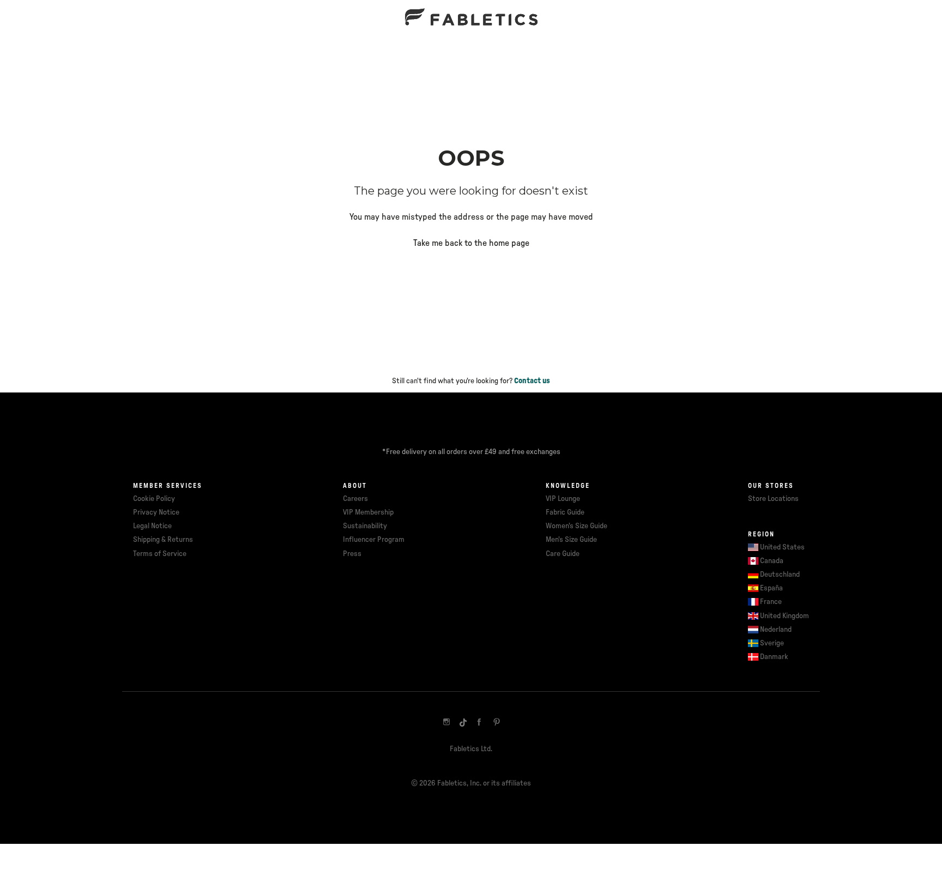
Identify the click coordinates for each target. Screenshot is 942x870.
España (771, 588)
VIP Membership (368, 512)
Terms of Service (159, 554)
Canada (771, 561)
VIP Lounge (563, 499)
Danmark (774, 657)
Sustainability (365, 526)
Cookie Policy (154, 499)
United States (782, 547)
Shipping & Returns (163, 539)
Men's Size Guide (571, 539)
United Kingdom (784, 616)
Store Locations (773, 499)
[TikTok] (462, 722)
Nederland (776, 629)
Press (352, 554)
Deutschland (780, 574)
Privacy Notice (156, 512)
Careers (355, 499)
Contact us (532, 381)
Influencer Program (373, 539)
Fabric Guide (565, 512)
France (771, 602)
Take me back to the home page (471, 243)
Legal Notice (152, 526)
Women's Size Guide (576, 526)
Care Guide (562, 554)
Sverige (772, 643)
